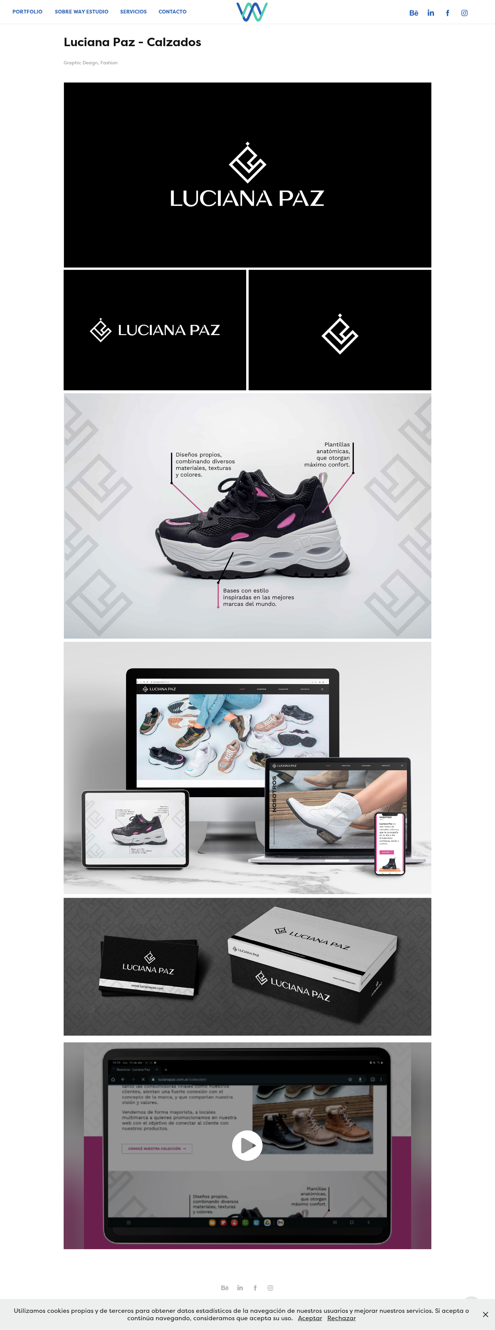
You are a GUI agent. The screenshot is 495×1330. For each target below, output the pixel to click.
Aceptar (310, 1318)
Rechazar (341, 1318)
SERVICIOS (133, 11)
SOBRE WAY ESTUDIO (81, 11)
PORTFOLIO (27, 11)
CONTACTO (173, 11)
